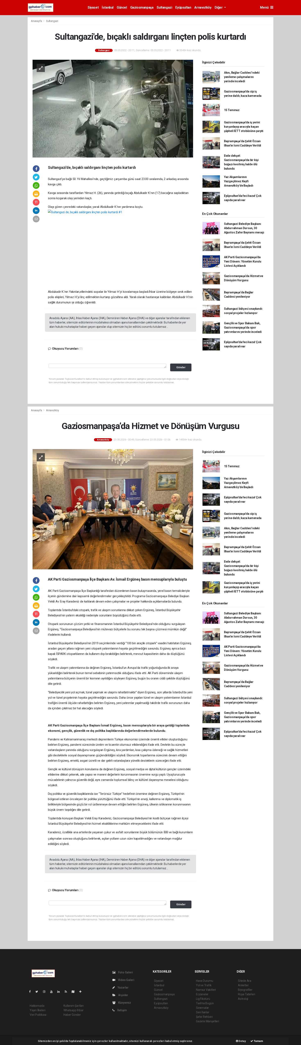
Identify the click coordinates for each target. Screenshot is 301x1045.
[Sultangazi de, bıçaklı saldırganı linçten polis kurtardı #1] (120, 247)
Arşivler (123, 995)
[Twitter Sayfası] (38, 991)
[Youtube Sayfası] (53, 991)
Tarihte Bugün (205, 1003)
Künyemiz (124, 1002)
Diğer (219, 7)
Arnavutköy (202, 7)
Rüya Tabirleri (246, 994)
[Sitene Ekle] (82, 991)
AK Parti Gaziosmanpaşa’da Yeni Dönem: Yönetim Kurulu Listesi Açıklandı (242, 261)
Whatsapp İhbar (73, 1010)
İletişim (122, 1010)
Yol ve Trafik (204, 985)
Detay (242, 1041)
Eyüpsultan (183, 7)
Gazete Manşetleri (207, 1021)
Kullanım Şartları (73, 1005)
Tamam (258, 1041)
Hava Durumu (204, 980)
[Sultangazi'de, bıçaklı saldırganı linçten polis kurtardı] (113, 108)
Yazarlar (123, 987)
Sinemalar (202, 1007)
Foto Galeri (125, 972)
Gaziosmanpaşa (142, 7)
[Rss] (67, 991)
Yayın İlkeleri (37, 1010)
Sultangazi (164, 7)
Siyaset (93, 7)
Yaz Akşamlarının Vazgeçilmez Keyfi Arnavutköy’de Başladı (238, 181)
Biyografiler (245, 989)
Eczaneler (202, 994)
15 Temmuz (232, 110)
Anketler (243, 985)
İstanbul (107, 7)
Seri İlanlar (202, 1012)
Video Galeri (125, 980)
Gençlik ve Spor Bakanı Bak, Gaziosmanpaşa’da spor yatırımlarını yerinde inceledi (243, 327)
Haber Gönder (72, 1014)
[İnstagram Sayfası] (46, 991)
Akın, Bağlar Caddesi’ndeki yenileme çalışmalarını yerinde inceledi (242, 77)
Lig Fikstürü (203, 998)
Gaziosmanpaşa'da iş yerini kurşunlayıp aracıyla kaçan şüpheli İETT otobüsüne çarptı (243, 127)
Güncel (122, 7)
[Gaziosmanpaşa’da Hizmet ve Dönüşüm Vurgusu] (113, 508)
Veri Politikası (38, 1014)
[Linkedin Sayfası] (60, 991)
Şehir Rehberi (204, 1016)
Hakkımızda (37, 1005)
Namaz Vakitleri (206, 989)
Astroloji (243, 998)
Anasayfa (36, 21)
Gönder (181, 367)
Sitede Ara (244, 980)
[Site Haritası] (75, 991)
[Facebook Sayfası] (31, 991)
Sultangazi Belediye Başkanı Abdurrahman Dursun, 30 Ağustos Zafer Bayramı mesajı (244, 228)
